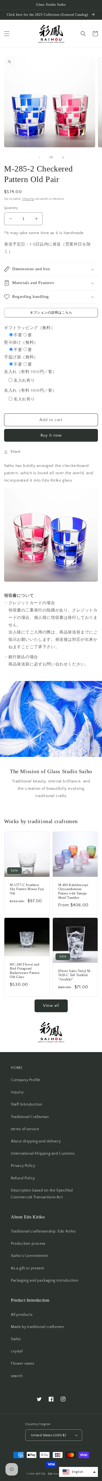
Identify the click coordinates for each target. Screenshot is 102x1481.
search (17, 1376)
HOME (16, 1068)
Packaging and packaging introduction (45, 1280)
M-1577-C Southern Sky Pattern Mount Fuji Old (27, 889)
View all (51, 1005)
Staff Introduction (26, 1104)
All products (21, 1315)
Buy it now (51, 435)
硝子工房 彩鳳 (44, 1474)
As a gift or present (27, 1268)
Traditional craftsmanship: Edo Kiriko (43, 1231)
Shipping (28, 199)
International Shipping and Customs (43, 1153)
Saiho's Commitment (29, 1256)
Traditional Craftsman (30, 1117)
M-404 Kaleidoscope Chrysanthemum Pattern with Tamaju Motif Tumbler (73, 891)
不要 (18, 335)
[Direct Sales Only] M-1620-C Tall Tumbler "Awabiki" (75, 975)
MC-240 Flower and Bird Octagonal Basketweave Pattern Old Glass (24, 971)
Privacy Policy (23, 1166)
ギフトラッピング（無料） (29, 328)
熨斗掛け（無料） (21, 342)
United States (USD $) (48, 1435)
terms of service (25, 1129)
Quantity (11, 208)
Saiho (16, 1339)
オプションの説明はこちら (51, 312)
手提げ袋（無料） (21, 357)
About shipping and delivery (36, 1141)
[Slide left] (39, 157)
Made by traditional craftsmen (37, 1327)
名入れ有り (24, 380)
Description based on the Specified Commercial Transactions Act (42, 1193)
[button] (7, 34)
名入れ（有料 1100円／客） (30, 372)
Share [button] (15, 452)
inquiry (17, 1092)
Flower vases (22, 1363)
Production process (28, 1243)
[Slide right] (63, 157)
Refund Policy (23, 1178)
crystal (17, 1351)
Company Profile (25, 1080)
